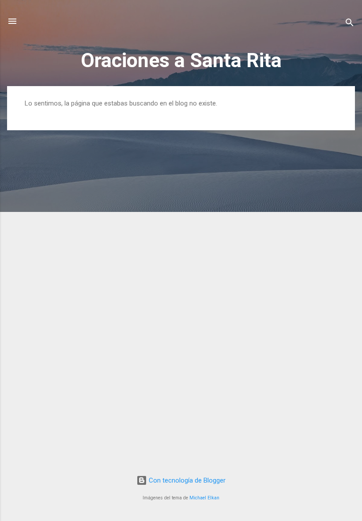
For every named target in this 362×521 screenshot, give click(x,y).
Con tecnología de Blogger (186, 480)
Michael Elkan (204, 498)
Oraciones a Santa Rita (181, 60)
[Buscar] (349, 24)
